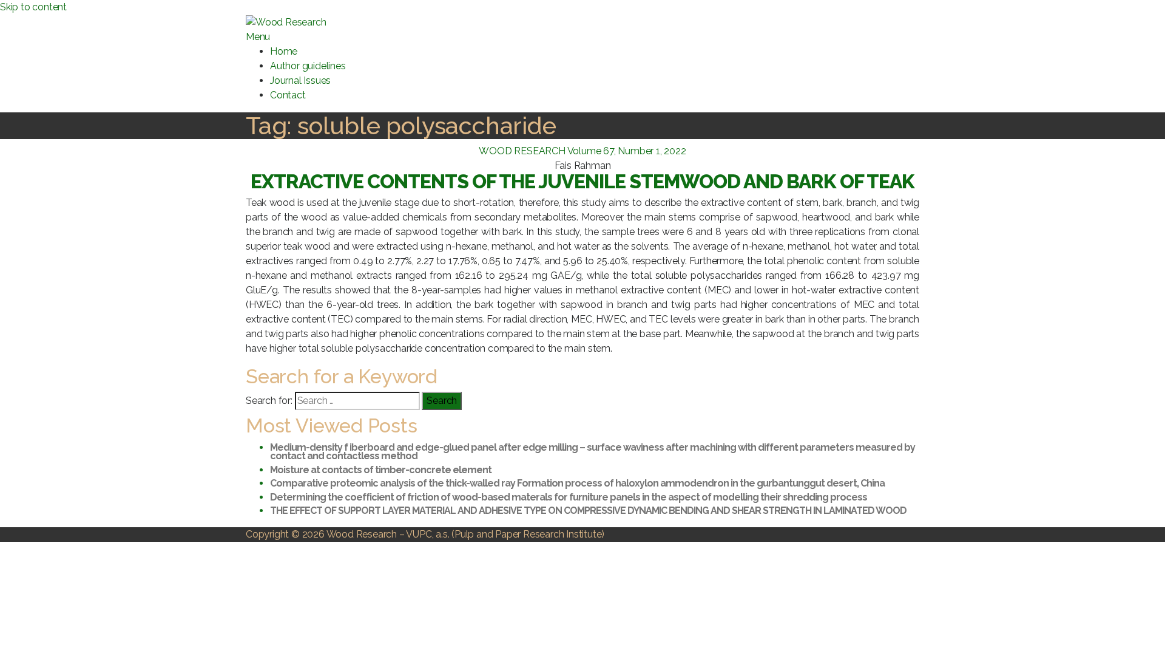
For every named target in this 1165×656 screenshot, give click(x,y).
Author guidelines (308, 66)
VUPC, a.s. (427, 534)
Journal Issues (300, 80)
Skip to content (33, 7)
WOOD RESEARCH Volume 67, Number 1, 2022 (582, 151)
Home (283, 51)
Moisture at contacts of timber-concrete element (380, 470)
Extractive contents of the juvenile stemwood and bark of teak (582, 181)
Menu (258, 37)
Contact (288, 95)
